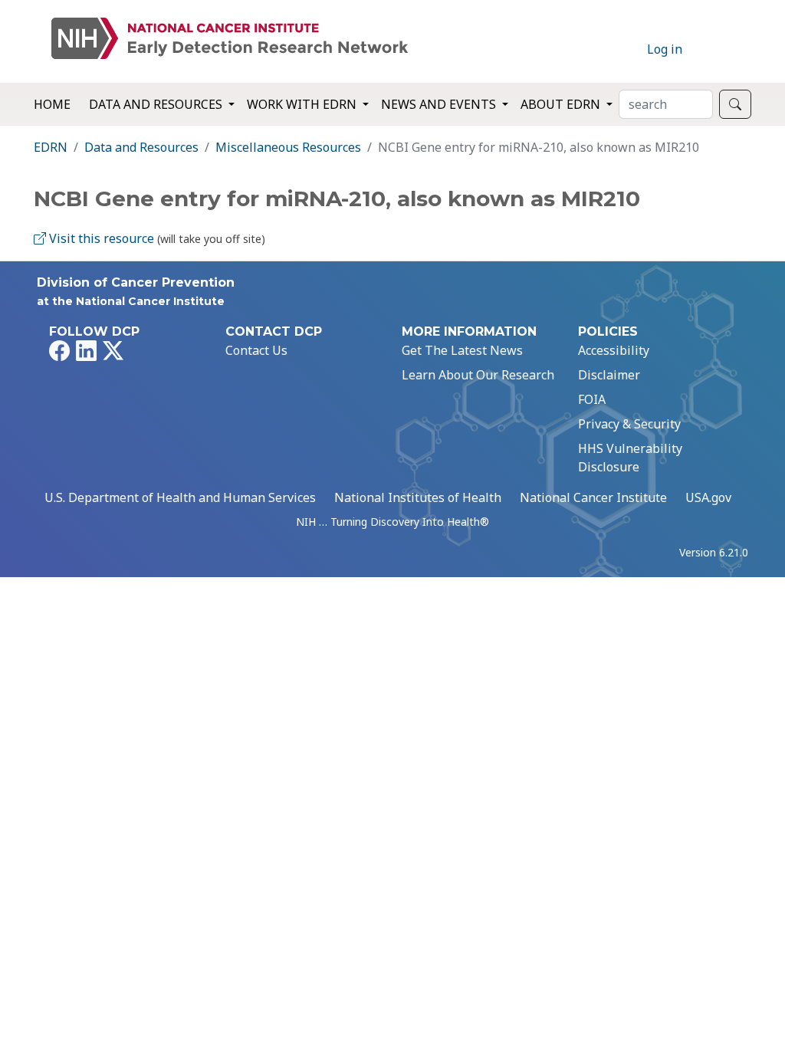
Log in (664, 49)
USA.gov (708, 497)
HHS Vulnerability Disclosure (630, 457)
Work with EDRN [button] (303, 104)
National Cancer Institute (593, 497)
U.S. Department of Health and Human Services (180, 497)
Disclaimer (609, 374)
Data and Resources (141, 147)
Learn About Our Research (478, 374)
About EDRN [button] (562, 104)
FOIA (592, 399)
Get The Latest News (462, 350)
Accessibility (613, 350)
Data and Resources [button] (157, 104)
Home (52, 104)
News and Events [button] (440, 104)
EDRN (50, 147)
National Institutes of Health (417, 497)
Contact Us (256, 350)
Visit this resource (100, 238)
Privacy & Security (629, 423)
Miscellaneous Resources (288, 147)
